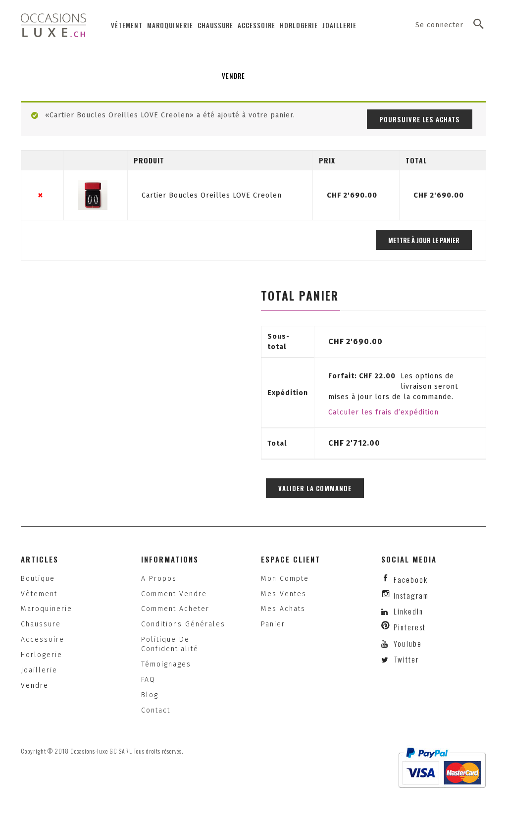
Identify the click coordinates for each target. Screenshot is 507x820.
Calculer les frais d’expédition (383, 412)
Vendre (233, 76)
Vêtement (127, 25)
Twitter (405, 659)
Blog (149, 695)
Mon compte (285, 578)
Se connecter (439, 25)
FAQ (148, 679)
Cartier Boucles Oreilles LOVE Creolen (212, 195)
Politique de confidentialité (170, 644)
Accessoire (256, 25)
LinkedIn (408, 611)
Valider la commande (315, 488)
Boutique (38, 578)
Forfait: (362, 376)
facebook (411, 579)
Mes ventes (283, 594)
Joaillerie (339, 25)
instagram (411, 595)
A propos (159, 578)
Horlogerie (299, 25)
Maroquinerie (170, 25)
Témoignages (166, 664)
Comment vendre (174, 594)
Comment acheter (175, 609)
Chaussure (215, 25)
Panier (273, 624)
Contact (155, 710)
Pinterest (410, 626)
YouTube (406, 643)
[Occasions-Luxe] (53, 25)
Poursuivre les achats (419, 119)
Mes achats (283, 609)
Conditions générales (183, 624)
